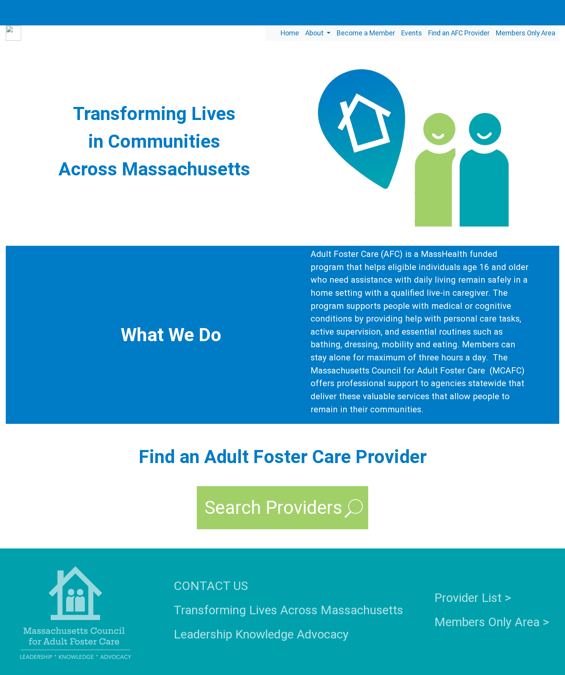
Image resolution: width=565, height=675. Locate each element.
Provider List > (472, 597)
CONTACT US (211, 585)
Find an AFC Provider (459, 33)
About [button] (315, 33)
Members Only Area (525, 33)
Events (411, 33)
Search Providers (273, 507)
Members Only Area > (491, 622)
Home (290, 33)
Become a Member (366, 33)
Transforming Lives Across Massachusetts (288, 610)
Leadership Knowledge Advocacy (261, 634)
